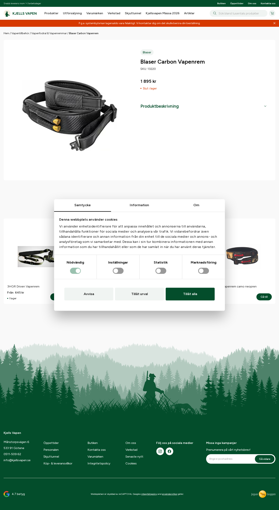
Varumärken (94, 13)
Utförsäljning (72, 13)
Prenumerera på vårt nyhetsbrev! (228, 450)
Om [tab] (196, 205)
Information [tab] (139, 205)
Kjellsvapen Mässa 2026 (163, 13)
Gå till (266, 297)
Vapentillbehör (20, 33)
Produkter (51, 13)
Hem (6, 33)
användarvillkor (169, 494)
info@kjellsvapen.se (17, 460)
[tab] (203, 106)
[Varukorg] (272, 13)
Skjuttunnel (133, 13)
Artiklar (189, 13)
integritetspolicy (149, 494)
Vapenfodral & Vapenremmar (49, 33)
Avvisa (89, 294)
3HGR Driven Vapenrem (23, 286)
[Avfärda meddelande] (274, 23)
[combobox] (238, 13)
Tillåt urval (139, 294)
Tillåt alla (190, 294)
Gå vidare (264, 459)
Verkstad (114, 13)
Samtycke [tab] (82, 205)
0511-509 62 (12, 454)
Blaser (147, 52)
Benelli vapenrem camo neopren (235, 286)
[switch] (118, 271)
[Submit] (214, 13)
